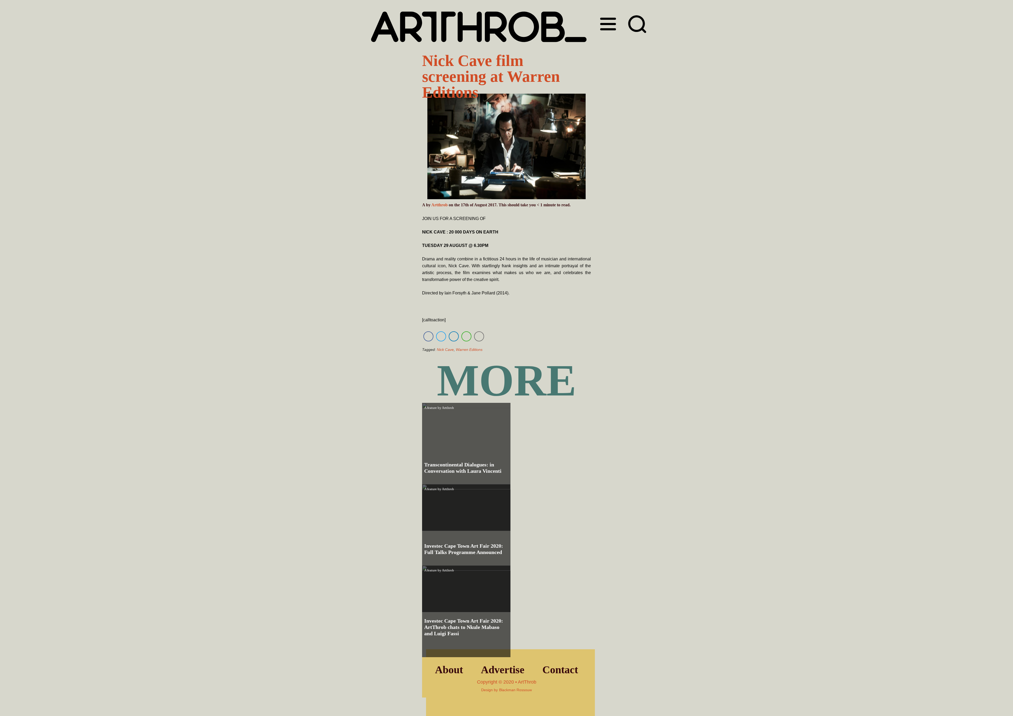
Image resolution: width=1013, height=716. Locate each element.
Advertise (502, 670)
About (449, 670)
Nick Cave (445, 349)
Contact (560, 670)
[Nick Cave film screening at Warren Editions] (506, 147)
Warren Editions (469, 349)
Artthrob (439, 205)
